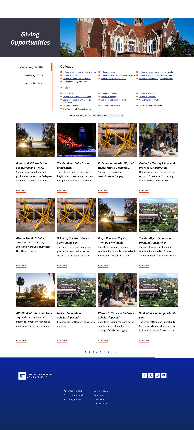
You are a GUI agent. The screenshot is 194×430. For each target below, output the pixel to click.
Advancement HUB (73, 390)
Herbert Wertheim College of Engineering (156, 79)
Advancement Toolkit (74, 395)
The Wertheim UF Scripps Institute (77, 109)
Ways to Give (34, 83)
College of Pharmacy (147, 97)
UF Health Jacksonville (110, 106)
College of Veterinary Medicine (113, 100)
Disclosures (100, 399)
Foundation (99, 395)
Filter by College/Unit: (80, 115)
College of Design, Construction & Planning (156, 72)
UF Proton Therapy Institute (150, 106)
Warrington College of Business (76, 82)
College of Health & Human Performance (118, 75)
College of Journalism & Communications (156, 75)
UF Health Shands (70, 106)
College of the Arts (108, 72)
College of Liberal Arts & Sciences (76, 79)
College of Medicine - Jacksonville (77, 97)
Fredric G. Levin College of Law (113, 79)
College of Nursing (108, 97)
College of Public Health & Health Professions (77, 101)
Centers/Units (33, 75)
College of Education (71, 75)
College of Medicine (147, 93)
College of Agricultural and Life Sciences (79, 72)
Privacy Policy (101, 403)
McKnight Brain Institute (149, 100)
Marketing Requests (74, 399)
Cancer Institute (69, 93)
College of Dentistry (109, 93)
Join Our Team (101, 390)
